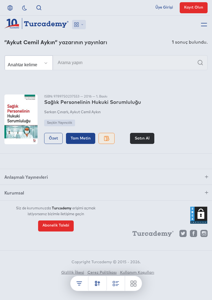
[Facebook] (193, 235)
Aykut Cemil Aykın (85, 112)
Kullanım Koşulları (137, 273)
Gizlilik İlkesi (72, 273)
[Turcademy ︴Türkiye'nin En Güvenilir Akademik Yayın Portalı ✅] (36, 24)
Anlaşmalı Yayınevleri (26, 176)
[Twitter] (183, 235)
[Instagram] (204, 235)
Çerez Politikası (102, 273)
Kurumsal (14, 192)
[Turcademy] (150, 234)
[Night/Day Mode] (24, 7)
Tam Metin (81, 138)
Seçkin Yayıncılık (59, 123)
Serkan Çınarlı (56, 112)
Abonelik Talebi (56, 225)
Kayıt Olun (193, 7)
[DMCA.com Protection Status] (199, 215)
